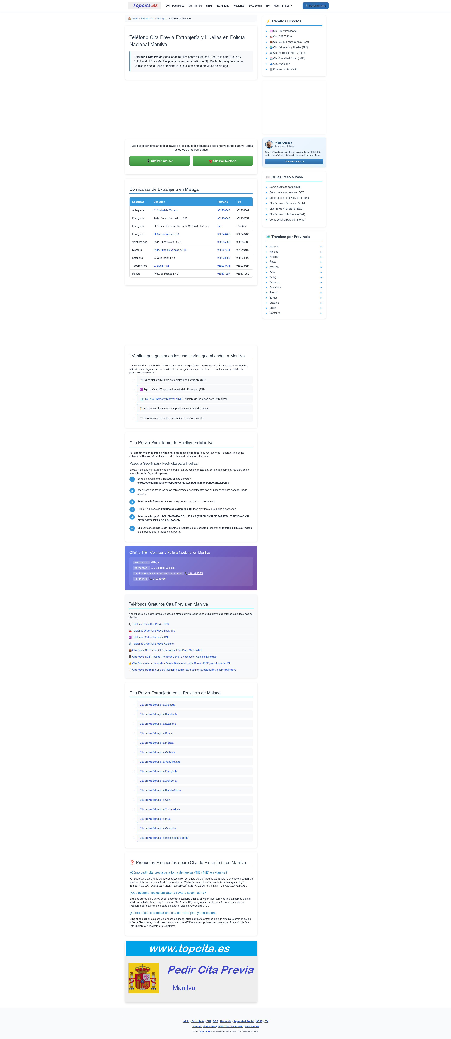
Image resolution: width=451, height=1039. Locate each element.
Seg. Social (255, 5)
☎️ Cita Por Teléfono (222, 161)
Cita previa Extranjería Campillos (158, 828)
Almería (274, 256)
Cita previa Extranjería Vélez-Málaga (160, 761)
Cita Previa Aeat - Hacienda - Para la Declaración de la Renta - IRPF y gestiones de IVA (181, 663)
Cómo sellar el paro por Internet (287, 219)
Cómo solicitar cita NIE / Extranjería (289, 197)
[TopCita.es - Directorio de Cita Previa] (144, 5)
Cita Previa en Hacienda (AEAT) (287, 214)
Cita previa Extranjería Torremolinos (160, 809)
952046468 (223, 234)
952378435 (223, 265)
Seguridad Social (244, 1021)
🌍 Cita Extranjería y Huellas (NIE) (289, 47)
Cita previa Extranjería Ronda (156, 733)
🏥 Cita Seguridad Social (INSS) (287, 58)
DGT (215, 1021)
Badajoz (274, 277)
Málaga (161, 18)
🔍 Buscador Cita (315, 5)
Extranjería (223, 5)
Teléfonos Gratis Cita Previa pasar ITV (153, 630)
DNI (208, 1021)
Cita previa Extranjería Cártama (157, 752)
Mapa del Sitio (252, 1026)
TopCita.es (205, 1031)
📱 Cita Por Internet (160, 161)
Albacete (274, 246)
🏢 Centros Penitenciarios (284, 69)
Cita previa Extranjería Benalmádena (160, 790)
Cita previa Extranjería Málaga (157, 742)
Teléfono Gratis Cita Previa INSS (150, 624)
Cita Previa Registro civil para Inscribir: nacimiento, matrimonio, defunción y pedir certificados (184, 669)
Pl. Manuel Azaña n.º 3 (166, 234)
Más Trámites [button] (282, 5)
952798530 (223, 257)
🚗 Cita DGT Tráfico (281, 36)
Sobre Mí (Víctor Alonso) (204, 1026)
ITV (268, 5)
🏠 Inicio (133, 18)
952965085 (223, 242)
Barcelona (275, 287)
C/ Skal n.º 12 (161, 265)
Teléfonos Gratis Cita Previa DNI (150, 637)
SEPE (209, 5)
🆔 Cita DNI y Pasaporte (283, 31)
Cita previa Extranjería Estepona (158, 723)
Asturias (274, 267)
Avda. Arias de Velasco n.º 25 (170, 250)
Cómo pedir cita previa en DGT (287, 192)
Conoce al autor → (294, 161)
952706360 (223, 210)
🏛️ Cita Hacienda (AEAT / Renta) (288, 52)
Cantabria (275, 313)
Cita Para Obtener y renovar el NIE (162, 399)
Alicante (274, 251)
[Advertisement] (191, 109)
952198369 (223, 218)
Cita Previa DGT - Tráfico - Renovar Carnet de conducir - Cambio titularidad (174, 656)
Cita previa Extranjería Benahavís (158, 714)
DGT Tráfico (195, 5)
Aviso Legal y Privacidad (230, 1026)
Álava (273, 261)
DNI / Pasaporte (175, 5)
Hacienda (239, 5)
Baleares (274, 282)
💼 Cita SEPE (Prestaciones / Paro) (289, 41)
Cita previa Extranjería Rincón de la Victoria (164, 837)
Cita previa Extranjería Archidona (158, 780)
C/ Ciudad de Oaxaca (166, 210)
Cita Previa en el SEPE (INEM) (287, 208)
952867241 (223, 250)
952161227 (223, 273)
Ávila (272, 272)
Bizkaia (273, 292)
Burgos (273, 297)
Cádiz (273, 307)
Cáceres (274, 302)
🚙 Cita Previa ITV (280, 63)
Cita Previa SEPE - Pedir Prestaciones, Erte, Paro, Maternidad (167, 650)
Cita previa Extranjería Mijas (155, 818)
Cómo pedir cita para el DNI (285, 187)
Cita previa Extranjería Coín (155, 799)
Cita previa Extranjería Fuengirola (158, 771)
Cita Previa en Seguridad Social (287, 203)
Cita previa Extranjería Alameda (157, 704)
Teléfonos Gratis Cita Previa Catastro (153, 643)
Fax (219, 226)
